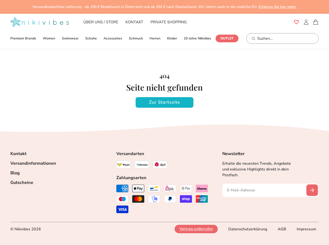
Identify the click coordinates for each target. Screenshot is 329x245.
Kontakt (18, 154)
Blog (15, 173)
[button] (315, 22)
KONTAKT (134, 22)
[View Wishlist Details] (296, 22)
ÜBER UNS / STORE (100, 22)
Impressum (306, 229)
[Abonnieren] (312, 190)
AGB (282, 229)
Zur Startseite (164, 102)
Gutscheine (21, 182)
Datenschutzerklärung (247, 229)
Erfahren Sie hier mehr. (277, 6)
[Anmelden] (306, 22)
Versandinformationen (33, 163)
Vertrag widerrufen (196, 229)
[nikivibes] (39, 22)
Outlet (227, 38)
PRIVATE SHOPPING (169, 22)
